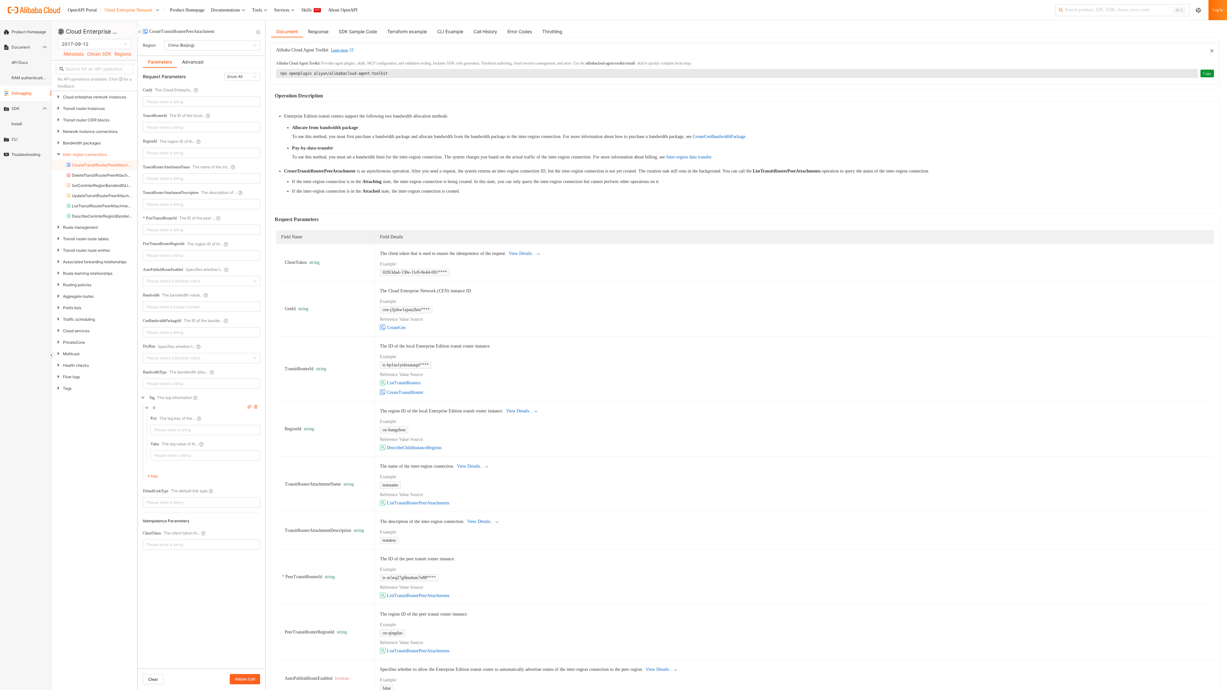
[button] (256, 304)
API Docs (20, 62)
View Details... (522, 253)
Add (154, 476)
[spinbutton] (201, 306)
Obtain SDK (99, 54)
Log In (1218, 10)
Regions (122, 54)
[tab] (160, 61)
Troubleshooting (26, 154)
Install (17, 123)
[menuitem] (25, 32)
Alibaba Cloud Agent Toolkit (298, 63)
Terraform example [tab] (407, 31)
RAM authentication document (29, 77)
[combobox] (197, 101)
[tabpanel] (201, 371)
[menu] (25, 93)
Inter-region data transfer (688, 157)
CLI (15, 139)
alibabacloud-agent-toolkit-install (610, 63)
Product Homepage (29, 31)
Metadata (74, 54)
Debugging (21, 93)
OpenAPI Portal (82, 10)
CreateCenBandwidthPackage (719, 136)
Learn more (339, 50)
